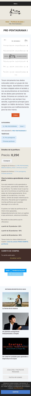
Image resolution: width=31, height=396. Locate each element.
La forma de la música (10, 308)
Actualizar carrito (15, 258)
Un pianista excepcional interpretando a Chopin (10, 333)
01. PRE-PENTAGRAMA (10, 126)
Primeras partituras (9, 141)
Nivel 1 (22, 126)
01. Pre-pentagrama (9, 137)
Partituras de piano (22, 167)
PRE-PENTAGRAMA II (19, 131)
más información (18, 388)
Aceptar (15, 392)
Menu (15, 4)
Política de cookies (15, 377)
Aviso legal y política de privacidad (15, 371)
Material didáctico (6, 167)
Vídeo (15, 115)
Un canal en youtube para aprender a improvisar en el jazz (15, 358)
